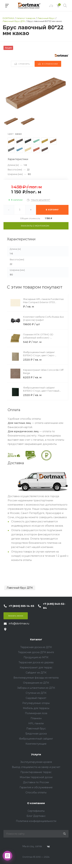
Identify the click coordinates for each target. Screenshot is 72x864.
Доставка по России (36, 782)
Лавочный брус (36, 728)
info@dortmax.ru (19, 623)
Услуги (36, 754)
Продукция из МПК (36, 657)
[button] (64, 93)
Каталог (36, 639)
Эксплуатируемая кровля (36, 762)
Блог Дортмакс (36, 816)
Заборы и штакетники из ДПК (36, 687)
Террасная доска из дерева (36, 662)
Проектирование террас (36, 772)
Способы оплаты (36, 792)
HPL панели (36, 723)
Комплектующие (36, 743)
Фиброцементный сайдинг (36, 738)
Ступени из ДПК (36, 692)
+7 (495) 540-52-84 (54, 605)
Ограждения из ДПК (36, 682)
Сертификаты (36, 810)
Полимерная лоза (36, 713)
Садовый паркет (36, 698)
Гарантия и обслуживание (36, 787)
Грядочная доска (36, 733)
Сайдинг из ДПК (36, 672)
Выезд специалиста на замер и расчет (36, 767)
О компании (36, 803)
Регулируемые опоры (36, 703)
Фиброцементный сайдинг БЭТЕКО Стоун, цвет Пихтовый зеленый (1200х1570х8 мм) (41, 390)
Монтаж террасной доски (36, 777)
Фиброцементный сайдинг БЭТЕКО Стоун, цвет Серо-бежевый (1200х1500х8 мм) (39, 355)
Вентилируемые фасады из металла (36, 677)
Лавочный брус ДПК (20, 587)
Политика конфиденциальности (36, 821)
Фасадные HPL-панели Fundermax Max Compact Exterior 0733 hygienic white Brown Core (43, 302)
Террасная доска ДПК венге (36, 652)
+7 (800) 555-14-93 (21, 606)
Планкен (36, 718)
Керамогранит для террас (36, 667)
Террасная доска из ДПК (36, 647)
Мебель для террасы (36, 708)
